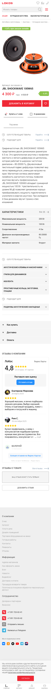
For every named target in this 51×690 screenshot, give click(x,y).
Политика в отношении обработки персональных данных (23, 589)
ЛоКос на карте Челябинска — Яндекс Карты (25, 460)
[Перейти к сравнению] (42, 3)
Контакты (6, 543)
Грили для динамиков (15, 274)
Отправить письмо (16, 624)
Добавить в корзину (21, 103)
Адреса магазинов (10, 562)
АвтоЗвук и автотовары (11, 22)
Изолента (8, 281)
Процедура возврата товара (14, 584)
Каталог (5, 525)
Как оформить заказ (11, 566)
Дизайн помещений (10, 532)
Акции (4, 16)
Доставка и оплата (10, 581)
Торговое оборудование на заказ (16, 536)
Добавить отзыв (25, 488)
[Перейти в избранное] (37, 3)
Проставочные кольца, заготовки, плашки (21, 289)
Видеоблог (6, 577)
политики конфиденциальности (21, 672)
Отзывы (5, 551)
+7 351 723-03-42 (15, 618)
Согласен (26, 678)
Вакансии (6, 605)
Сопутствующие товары (25, 135)
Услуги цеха (7, 529)
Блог (4, 570)
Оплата (10, 340)
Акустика (26, 22)
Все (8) (42, 212)
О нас (4, 521)
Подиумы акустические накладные (22, 307)
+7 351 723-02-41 (15, 612)
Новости (5, 573)
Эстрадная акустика (19, 16)
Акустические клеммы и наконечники (23, 267)
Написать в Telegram (17, 630)
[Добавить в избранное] (45, 103)
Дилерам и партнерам (11, 601)
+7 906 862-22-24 (47, 2)
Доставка (11, 332)
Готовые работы (9, 540)
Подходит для (25, 140)
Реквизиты (7, 547)
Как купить (12, 325)
